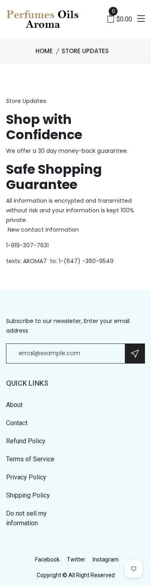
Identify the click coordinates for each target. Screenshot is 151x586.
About (14, 405)
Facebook (47, 559)
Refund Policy (26, 441)
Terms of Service (30, 459)
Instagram (106, 559)
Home (44, 51)
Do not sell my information (26, 518)
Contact (16, 423)
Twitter (76, 559)
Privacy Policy (26, 477)
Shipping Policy (28, 495)
